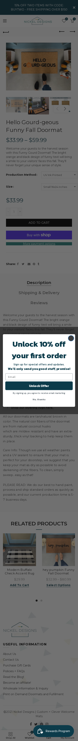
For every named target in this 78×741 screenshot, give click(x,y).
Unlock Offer (39, 385)
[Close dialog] (71, 338)
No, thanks (39, 399)
